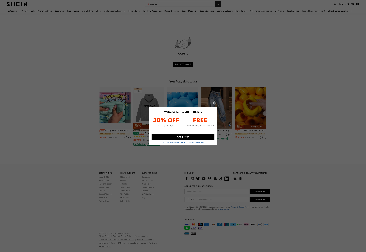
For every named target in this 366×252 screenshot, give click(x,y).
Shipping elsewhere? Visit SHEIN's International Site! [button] (183, 142)
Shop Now (183, 136)
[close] (215, 103)
